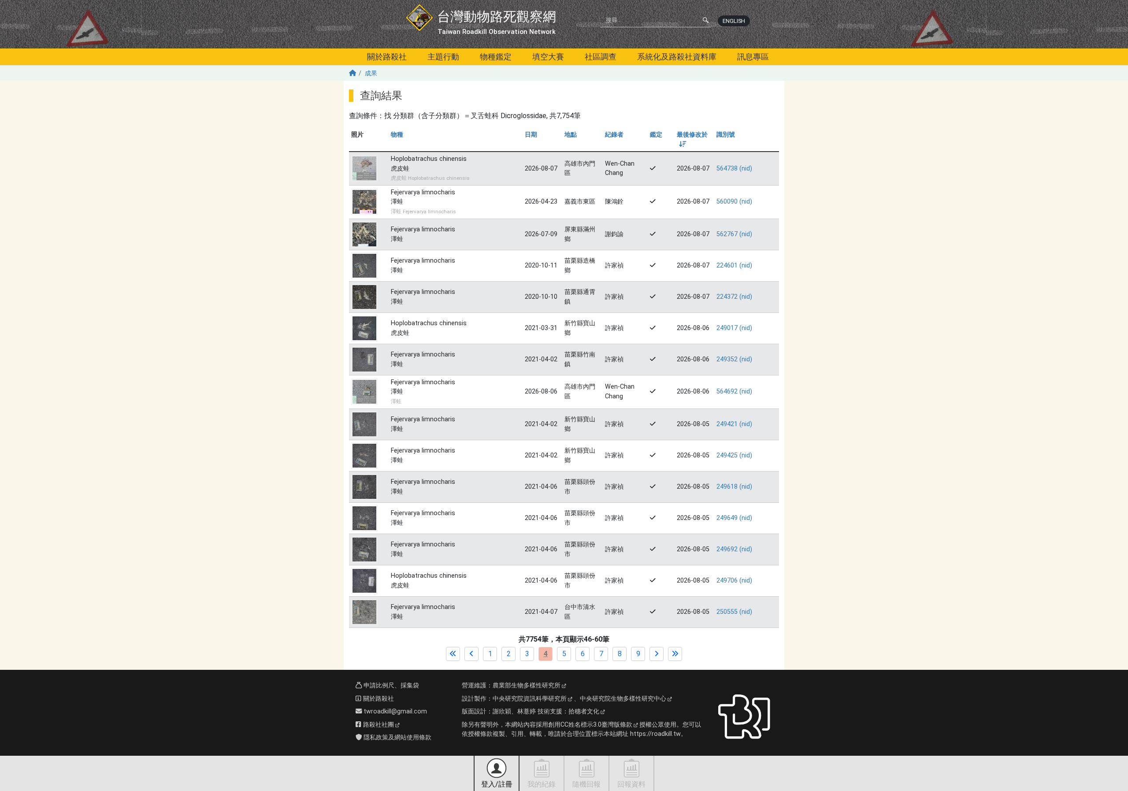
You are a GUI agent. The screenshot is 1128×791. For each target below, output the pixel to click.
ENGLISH (734, 21)
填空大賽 (548, 56)
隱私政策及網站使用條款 (396, 737)
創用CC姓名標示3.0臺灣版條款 (590, 724)
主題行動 (443, 56)
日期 (531, 134)
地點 (570, 134)
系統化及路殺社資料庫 (676, 56)
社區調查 (600, 56)
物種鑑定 (496, 56)
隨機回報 (586, 784)
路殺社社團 (377, 724)
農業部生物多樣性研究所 (526, 685)
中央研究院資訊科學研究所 (530, 698)
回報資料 (631, 784)
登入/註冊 (496, 784)
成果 (371, 73)
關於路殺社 (387, 56)
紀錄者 (614, 134)
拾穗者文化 (583, 711)
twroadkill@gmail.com (394, 711)
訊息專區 (753, 56)
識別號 (725, 134)
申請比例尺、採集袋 (390, 685)
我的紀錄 (541, 784)
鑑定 (656, 134)
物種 (397, 134)
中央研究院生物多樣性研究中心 (623, 698)
